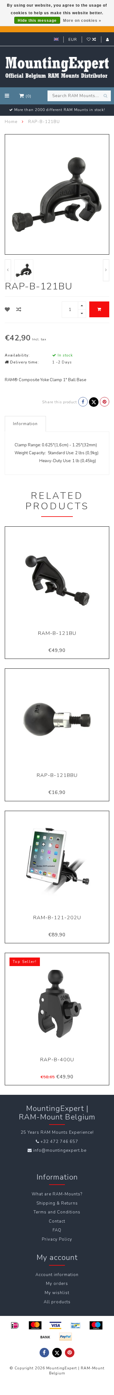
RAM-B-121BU (57, 633)
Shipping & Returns (57, 1203)
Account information (57, 1275)
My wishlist (57, 1293)
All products (57, 1302)
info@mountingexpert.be (59, 1150)
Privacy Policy (57, 1239)
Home (11, 122)
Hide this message (37, 20)
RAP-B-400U (57, 1059)
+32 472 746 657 (59, 1141)
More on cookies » (82, 20)
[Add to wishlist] (7, 309)
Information (25, 424)
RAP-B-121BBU (57, 775)
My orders (57, 1283)
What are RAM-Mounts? (57, 1194)
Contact (57, 1221)
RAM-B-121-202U (57, 917)
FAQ (57, 1230)
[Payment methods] (15, 1325)
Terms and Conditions (57, 1212)
